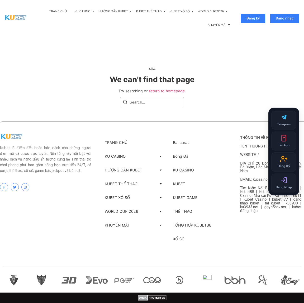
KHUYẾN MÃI (217, 24)
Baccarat (181, 142)
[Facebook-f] (4, 187)
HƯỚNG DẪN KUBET (113, 11)
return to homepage (167, 91)
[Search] (125, 103)
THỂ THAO (182, 211)
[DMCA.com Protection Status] (152, 298)
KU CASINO (82, 11)
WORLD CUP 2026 (211, 11)
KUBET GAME (185, 197)
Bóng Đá (180, 156)
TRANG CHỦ (58, 11)
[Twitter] (15, 187)
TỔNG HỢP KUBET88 (192, 225)
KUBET (179, 183)
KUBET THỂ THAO (149, 11)
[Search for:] (152, 102)
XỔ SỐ (179, 239)
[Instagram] (25, 187)
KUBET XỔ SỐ (180, 11)
